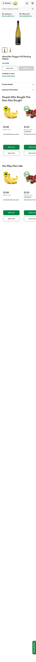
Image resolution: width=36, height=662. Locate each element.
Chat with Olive (34, 648)
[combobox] (18, 8)
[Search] (33, 9)
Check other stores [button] (8, 76)
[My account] (27, 3)
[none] (27, 3)
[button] (4, 50)
